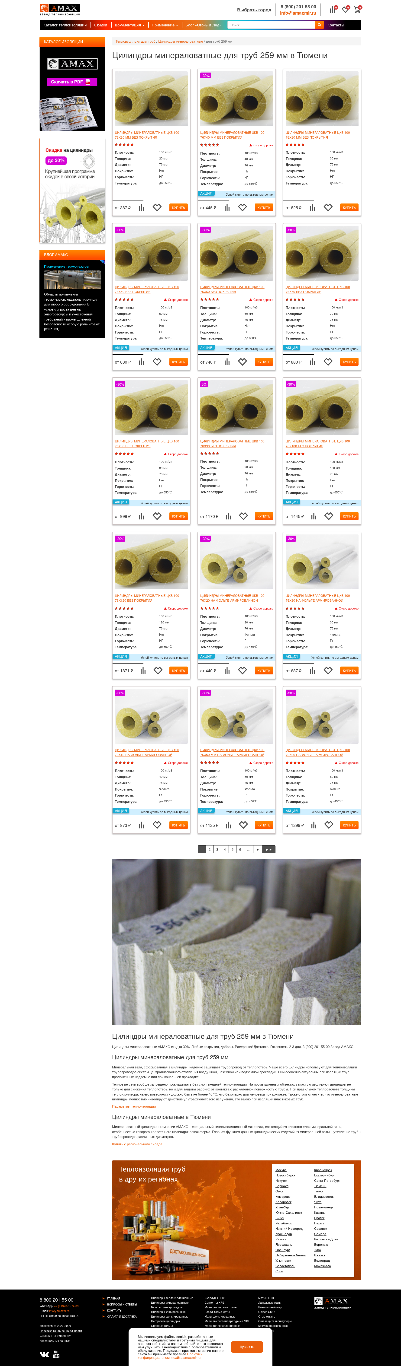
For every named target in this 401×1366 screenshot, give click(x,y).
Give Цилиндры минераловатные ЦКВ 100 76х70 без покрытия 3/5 (296, 299)
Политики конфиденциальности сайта (170, 1355)
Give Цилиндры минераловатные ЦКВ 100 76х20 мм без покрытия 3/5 (125, 144)
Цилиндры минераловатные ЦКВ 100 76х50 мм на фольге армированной (232, 752)
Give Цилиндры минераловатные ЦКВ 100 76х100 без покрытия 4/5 (299, 454)
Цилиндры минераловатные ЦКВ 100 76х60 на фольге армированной (318, 752)
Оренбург (282, 1249)
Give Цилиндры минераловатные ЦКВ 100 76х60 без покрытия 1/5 (202, 299)
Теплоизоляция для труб (135, 41)
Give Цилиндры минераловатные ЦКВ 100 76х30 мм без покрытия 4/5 (299, 144)
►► (268, 849)
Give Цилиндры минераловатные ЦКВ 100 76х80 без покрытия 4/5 (129, 454)
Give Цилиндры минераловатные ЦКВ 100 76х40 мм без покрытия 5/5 (218, 145)
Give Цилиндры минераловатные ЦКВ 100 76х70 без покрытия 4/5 (299, 299)
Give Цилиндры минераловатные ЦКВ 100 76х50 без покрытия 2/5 (121, 299)
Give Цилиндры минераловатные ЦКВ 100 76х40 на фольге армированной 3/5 (125, 763)
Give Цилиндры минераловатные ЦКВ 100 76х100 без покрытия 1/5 (288, 454)
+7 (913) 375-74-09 (66, 1306)
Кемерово (283, 1196)
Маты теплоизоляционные (222, 1326)
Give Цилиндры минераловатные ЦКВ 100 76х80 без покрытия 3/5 (125, 454)
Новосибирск (285, 1175)
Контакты (335, 25)
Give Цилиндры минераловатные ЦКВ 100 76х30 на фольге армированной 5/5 (303, 608)
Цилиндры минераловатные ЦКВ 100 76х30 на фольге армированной (318, 598)
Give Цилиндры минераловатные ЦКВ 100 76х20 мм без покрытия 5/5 (133, 144)
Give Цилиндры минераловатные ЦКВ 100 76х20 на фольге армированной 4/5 (214, 608)
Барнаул (281, 1185)
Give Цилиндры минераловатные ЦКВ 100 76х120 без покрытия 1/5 (117, 608)
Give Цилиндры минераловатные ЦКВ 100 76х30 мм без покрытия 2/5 (292, 144)
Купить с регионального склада (137, 1144)
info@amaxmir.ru (298, 13)
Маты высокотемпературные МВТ (227, 1321)
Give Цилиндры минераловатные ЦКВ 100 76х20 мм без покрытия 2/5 (121, 144)
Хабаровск (283, 1201)
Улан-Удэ (282, 1207)
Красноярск (323, 1169)
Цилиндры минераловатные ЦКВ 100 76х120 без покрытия (147, 598)
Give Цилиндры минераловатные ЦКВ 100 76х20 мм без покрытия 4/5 (129, 144)
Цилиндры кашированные (168, 1312)
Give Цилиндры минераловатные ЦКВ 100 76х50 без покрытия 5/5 (133, 299)
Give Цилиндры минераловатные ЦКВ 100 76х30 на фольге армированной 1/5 (288, 608)
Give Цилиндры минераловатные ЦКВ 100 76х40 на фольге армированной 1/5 (117, 763)
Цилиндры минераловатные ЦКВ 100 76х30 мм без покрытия (318, 135)
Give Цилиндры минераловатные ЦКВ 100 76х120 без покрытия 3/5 (125, 608)
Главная (113, 1298)
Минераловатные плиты (221, 1307)
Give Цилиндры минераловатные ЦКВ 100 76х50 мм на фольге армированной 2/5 (206, 763)
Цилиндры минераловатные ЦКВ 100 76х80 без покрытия (147, 443)
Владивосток (323, 1196)
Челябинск (283, 1223)
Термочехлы (266, 1330)
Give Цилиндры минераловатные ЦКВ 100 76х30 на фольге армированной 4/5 (299, 608)
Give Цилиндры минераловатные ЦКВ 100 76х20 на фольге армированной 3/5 (210, 608)
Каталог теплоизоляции (65, 25)
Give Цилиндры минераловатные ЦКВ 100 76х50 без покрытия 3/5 (125, 299)
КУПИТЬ (178, 207)
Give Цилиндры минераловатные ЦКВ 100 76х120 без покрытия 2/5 (121, 608)
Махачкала (322, 1265)
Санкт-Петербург (327, 1180)
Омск (279, 1191)
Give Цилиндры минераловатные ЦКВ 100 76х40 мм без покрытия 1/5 (202, 145)
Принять (247, 1346)
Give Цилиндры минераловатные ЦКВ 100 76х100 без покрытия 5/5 (303, 454)
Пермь (319, 1223)
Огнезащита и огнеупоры (275, 1321)
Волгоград (322, 1260)
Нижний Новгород (289, 1228)
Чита (317, 1201)
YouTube (56, 1354)
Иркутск (281, 1180)
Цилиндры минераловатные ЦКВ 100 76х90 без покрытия (232, 443)
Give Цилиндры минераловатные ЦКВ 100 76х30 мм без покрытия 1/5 (288, 144)
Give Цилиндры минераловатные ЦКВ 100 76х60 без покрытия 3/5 (210, 299)
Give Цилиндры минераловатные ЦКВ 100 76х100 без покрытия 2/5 (292, 454)
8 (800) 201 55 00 (298, 6)
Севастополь (285, 1265)
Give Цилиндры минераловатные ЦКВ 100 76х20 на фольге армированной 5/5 (218, 608)
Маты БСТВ (266, 1298)
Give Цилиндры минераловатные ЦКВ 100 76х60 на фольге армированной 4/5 (299, 763)
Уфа (317, 1249)
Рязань (280, 1239)
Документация (128, 25)
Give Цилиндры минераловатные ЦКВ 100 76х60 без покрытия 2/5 (206, 299)
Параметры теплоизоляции (134, 1106)
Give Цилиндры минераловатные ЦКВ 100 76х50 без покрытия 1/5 (117, 299)
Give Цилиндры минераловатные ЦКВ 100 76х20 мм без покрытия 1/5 (117, 144)
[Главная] (60, 10)
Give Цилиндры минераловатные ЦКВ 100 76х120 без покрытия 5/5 (133, 608)
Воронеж (321, 1244)
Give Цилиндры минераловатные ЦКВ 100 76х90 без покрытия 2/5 (206, 453)
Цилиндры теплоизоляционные (172, 1298)
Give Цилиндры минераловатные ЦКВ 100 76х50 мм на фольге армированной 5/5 (218, 763)
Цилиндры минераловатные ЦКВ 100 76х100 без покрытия (318, 443)
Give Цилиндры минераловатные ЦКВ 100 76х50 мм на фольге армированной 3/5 (210, 763)
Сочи (279, 1271)
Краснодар (283, 1233)
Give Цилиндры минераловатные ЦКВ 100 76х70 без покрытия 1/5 (288, 299)
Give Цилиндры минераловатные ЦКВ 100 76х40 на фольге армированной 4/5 (129, 763)
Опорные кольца (162, 1326)
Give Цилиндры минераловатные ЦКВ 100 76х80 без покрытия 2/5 (121, 454)
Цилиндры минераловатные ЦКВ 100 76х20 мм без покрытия (147, 135)
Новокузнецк (323, 1207)
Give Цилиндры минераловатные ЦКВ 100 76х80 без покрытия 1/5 (117, 454)
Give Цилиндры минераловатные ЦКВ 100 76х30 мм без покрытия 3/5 (296, 144)
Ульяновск (283, 1260)
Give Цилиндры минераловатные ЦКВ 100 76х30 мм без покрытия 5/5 (303, 144)
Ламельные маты (269, 1302)
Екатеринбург (324, 1175)
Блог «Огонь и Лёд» (203, 25)
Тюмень (320, 1185)
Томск (318, 1191)
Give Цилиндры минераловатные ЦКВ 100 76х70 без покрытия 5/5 (303, 299)
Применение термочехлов (66, 266)
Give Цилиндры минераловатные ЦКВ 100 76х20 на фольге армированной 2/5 (206, 608)
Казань (319, 1212)
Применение (164, 25)
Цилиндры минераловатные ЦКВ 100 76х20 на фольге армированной (232, 598)
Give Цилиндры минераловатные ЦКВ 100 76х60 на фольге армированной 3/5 (296, 763)
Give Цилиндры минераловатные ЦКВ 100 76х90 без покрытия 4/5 (214, 453)
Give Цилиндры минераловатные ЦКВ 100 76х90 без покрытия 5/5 (218, 453)
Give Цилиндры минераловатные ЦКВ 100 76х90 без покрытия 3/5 (210, 453)
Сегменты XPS (214, 1302)
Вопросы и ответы (122, 1304)
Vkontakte (44, 1354)
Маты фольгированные (220, 1316)
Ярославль (283, 1244)
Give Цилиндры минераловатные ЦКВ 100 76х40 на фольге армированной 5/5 (133, 763)
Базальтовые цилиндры (167, 1307)
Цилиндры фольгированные (169, 1316)
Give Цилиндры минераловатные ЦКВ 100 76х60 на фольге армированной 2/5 (292, 763)
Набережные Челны (290, 1255)
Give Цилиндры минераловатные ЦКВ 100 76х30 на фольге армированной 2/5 (292, 608)
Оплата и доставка (122, 1316)
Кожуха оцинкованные (273, 1326)
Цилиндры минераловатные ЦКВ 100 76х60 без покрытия (232, 289)
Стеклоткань (266, 1316)
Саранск (320, 1228)
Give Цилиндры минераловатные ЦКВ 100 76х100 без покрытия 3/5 (296, 454)
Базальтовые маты (217, 1312)
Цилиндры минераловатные (180, 41)
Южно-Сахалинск (288, 1212)
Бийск (279, 1217)
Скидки (100, 25)
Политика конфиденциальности (61, 1331)
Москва (281, 1169)
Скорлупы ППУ (215, 1298)
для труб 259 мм (219, 41)
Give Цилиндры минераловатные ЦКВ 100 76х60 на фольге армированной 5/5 (303, 763)
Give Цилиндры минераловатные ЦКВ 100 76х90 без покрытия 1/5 (202, 453)
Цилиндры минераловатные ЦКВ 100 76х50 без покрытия (147, 289)
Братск (319, 1217)
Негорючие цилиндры (165, 1321)
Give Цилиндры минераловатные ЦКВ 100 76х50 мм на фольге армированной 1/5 (202, 763)
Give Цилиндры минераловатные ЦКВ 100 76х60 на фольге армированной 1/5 (288, 763)
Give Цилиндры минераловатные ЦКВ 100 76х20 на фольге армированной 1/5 (202, 608)
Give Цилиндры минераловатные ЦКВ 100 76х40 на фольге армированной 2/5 (121, 763)
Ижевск (319, 1255)
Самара (320, 1233)
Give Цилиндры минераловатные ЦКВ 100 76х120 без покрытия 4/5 (129, 608)
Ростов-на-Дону (326, 1239)
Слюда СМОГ (267, 1312)
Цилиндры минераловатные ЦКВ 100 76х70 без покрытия (318, 289)
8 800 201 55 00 (56, 1299)
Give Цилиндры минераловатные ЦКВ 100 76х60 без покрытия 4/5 (214, 299)
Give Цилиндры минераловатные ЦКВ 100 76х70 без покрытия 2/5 (292, 299)
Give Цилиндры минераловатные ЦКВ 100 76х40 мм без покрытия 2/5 (206, 145)
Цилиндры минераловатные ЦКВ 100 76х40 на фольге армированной (147, 752)
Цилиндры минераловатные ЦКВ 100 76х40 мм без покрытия (232, 135)
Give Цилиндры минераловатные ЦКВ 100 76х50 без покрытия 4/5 (129, 299)
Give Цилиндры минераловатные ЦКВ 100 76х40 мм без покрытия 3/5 (210, 145)
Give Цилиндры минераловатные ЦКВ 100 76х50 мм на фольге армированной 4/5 (214, 763)
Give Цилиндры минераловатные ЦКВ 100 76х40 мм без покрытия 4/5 (214, 145)
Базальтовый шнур (270, 1307)
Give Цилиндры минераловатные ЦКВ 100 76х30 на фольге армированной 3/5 (296, 608)
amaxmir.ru (47, 1326)
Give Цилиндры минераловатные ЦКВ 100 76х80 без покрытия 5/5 (133, 454)
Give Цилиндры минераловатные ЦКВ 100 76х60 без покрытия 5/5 (218, 299)
